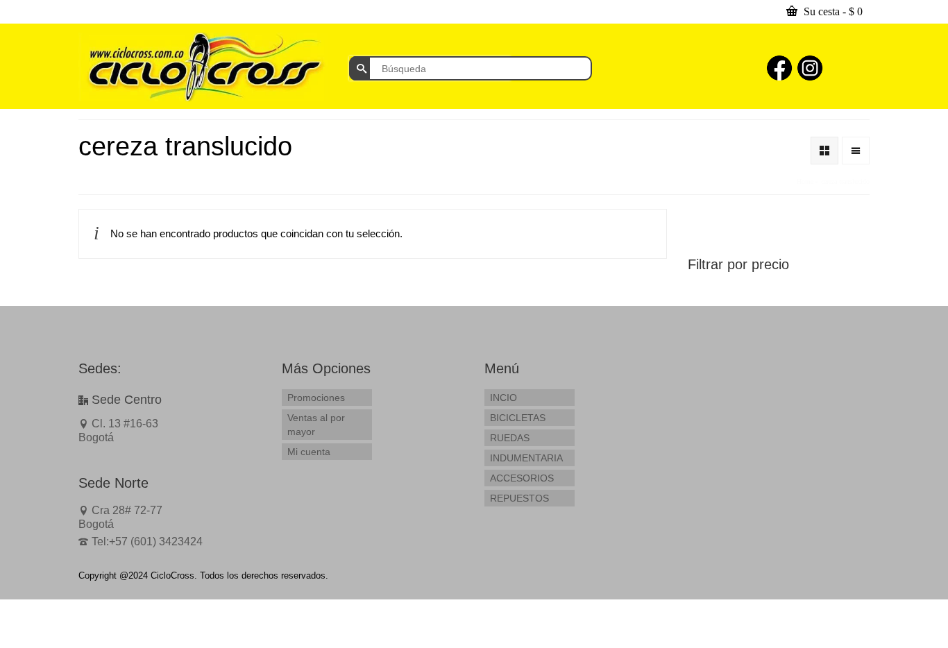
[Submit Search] (359, 68)
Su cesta (832, 11)
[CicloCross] (203, 67)
